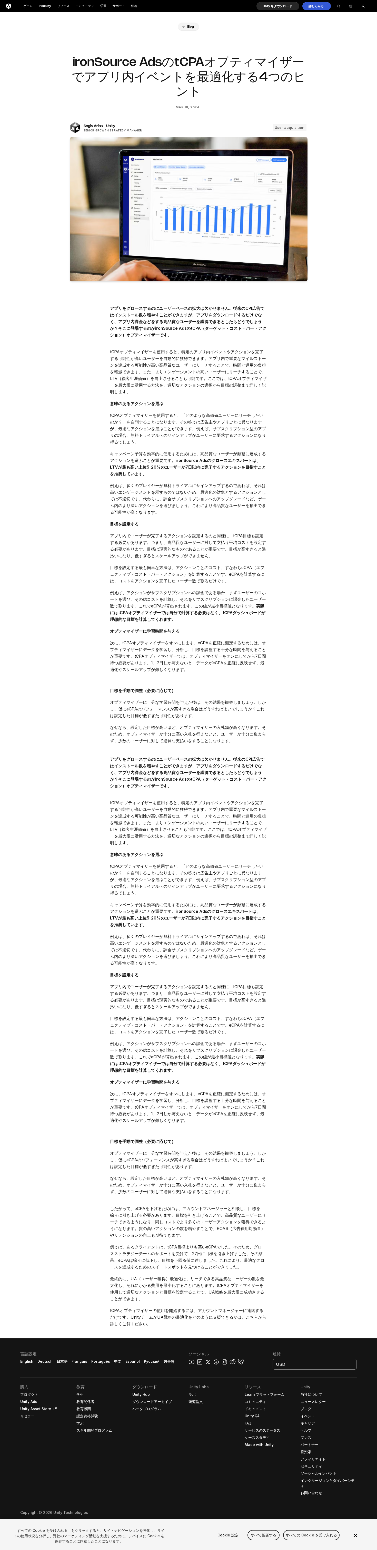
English (26, 1361)
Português (100, 1361)
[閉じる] (355, 1535)
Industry (45, 6)
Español (132, 1361)
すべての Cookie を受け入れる (311, 1535)
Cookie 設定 (228, 1535)
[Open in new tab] (54, 1409)
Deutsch (45, 1361)
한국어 (169, 1361)
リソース (63, 6)
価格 (134, 6)
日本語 (62, 1361)
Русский (152, 1361)
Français (79, 1361)
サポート (119, 6)
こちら (252, 1317)
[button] (277, 6)
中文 (117, 1361)
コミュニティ (85, 6)
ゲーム (28, 6)
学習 (103, 6)
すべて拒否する (263, 1535)
